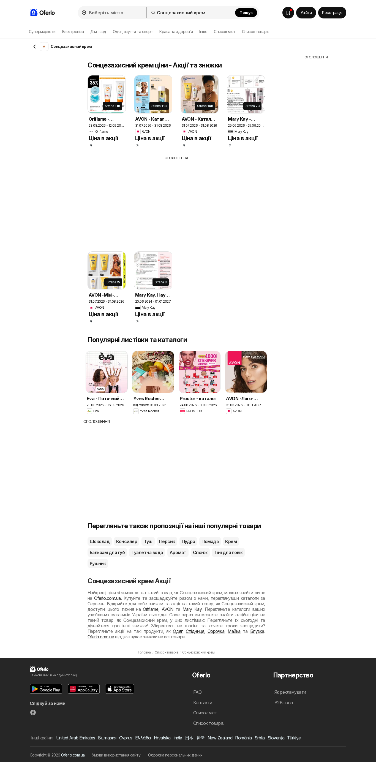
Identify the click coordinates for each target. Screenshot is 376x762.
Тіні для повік (228, 552)
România (243, 738)
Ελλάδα (143, 738)
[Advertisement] (186, 202)
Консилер (126, 541)
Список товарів (255, 31)
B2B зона (283, 702)
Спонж (200, 552)
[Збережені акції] (288, 12)
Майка (234, 631)
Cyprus (125, 738)
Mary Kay (192, 609)
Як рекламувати (290, 692)
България (107, 738)
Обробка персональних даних (175, 755)
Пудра (188, 541)
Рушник (98, 563)
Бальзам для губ (107, 552)
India (177, 738)
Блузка (257, 631)
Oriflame (150, 609)
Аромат (178, 552)
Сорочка (216, 631)
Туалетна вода (147, 552)
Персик (167, 541)
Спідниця (195, 631)
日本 (189, 738)
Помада (210, 541)
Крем (231, 541)
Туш (148, 541)
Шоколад (100, 541)
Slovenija (276, 738)
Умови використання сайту (116, 755)
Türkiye (294, 738)
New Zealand (220, 738)
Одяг (177, 631)
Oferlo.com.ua (107, 598)
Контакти (202, 702)
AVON (167, 609)
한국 (200, 738)
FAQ (197, 692)
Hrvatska (162, 738)
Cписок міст (224, 31)
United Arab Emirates (75, 738)
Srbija (260, 738)
